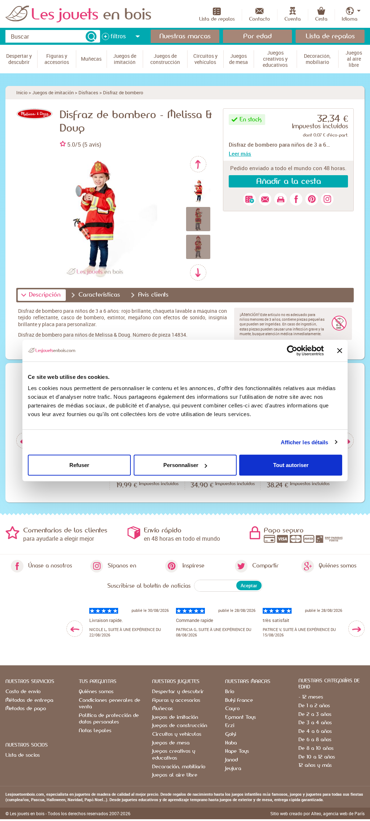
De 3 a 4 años (315, 722)
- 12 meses (310, 697)
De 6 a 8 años (314, 739)
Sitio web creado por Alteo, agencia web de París (317, 813)
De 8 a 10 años (316, 748)
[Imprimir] (280, 199)
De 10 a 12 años (316, 757)
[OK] (91, 36)
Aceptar (249, 585)
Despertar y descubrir (178, 691)
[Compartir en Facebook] (296, 199)
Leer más (240, 153)
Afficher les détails (304, 442)
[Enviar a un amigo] (265, 199)
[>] (356, 629)
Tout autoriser (291, 465)
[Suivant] (198, 272)
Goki (230, 734)
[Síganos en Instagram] (327, 199)
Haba (231, 743)
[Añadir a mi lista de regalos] (249, 199)
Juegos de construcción (179, 725)
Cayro (232, 708)
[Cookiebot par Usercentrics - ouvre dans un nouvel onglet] (292, 350)
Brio (229, 691)
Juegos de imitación (53, 92)
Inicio (21, 92)
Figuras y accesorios (176, 700)
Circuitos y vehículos (176, 734)
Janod (231, 759)
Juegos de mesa (170, 743)
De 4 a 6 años (315, 731)
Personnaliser (180, 465)
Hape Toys (237, 751)
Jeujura (233, 768)
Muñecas (162, 708)
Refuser (79, 465)
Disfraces (88, 92)
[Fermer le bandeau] (339, 350)
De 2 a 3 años (314, 714)
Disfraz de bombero (123, 92)
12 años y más (315, 765)
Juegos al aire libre (174, 775)
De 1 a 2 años (314, 705)
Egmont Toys (240, 717)
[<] (74, 629)
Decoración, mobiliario (178, 766)
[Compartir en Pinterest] (311, 199)
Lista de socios (22, 755)
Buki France (239, 700)
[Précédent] (198, 164)
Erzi (229, 725)
